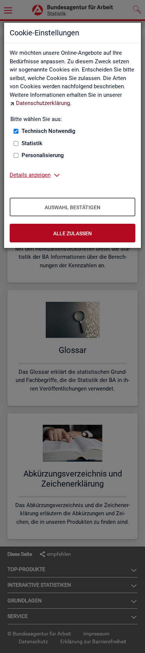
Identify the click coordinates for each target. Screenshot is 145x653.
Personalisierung (43, 155)
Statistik (32, 143)
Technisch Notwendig (48, 131)
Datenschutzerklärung (43, 103)
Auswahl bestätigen (72, 207)
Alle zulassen (72, 233)
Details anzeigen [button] (30, 175)
